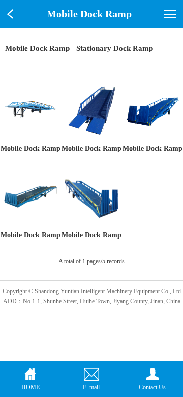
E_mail (91, 387)
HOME (30, 387)
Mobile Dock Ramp (37, 48)
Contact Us (152, 387)
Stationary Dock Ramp (114, 48)
